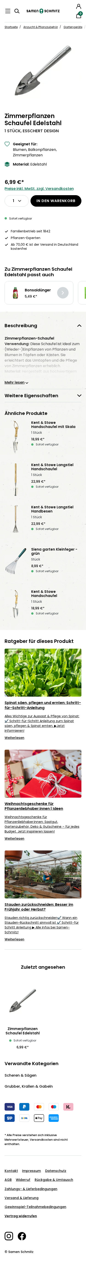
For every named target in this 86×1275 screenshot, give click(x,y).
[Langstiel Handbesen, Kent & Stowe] (16, 521)
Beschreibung (21, 325)
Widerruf (23, 1179)
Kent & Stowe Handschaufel (44, 594)
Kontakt (11, 1170)
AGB (8, 1179)
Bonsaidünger (38, 290)
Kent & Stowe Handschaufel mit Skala (53, 425)
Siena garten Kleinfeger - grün (54, 551)
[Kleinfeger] (16, 563)
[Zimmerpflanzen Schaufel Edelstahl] (43, 70)
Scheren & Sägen (20, 1075)
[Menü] (7, 11)
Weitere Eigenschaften (31, 395)
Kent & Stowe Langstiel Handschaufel (52, 467)
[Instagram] (11, 1236)
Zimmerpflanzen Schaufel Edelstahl (23, 1031)
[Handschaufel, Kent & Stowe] (16, 606)
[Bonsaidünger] (15, 293)
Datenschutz (55, 1170)
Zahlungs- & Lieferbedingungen (31, 1189)
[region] (43, 70)
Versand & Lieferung (22, 1198)
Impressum (31, 1170)
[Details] (63, 292)
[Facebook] (24, 1236)
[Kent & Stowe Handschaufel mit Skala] (16, 437)
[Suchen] (17, 11)
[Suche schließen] (72, 5)
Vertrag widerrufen (21, 1216)
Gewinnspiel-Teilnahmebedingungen (35, 1207)
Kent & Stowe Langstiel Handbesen (52, 509)
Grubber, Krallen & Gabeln (29, 1086)
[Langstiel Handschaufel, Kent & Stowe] (16, 479)
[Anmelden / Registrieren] (78, 6)
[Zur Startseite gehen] (43, 11)
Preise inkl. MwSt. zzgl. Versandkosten (39, 188)
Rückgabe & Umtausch (54, 1179)
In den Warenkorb (55, 200)
